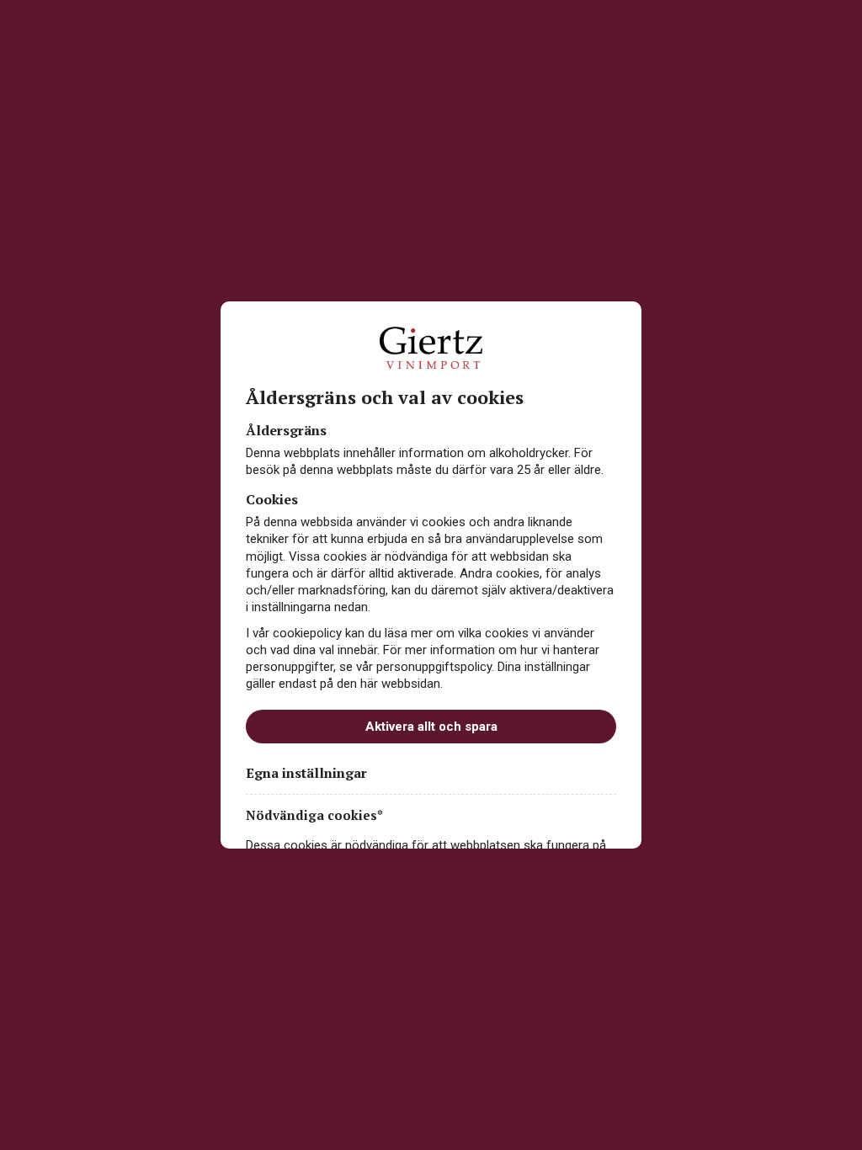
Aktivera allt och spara (431, 726)
